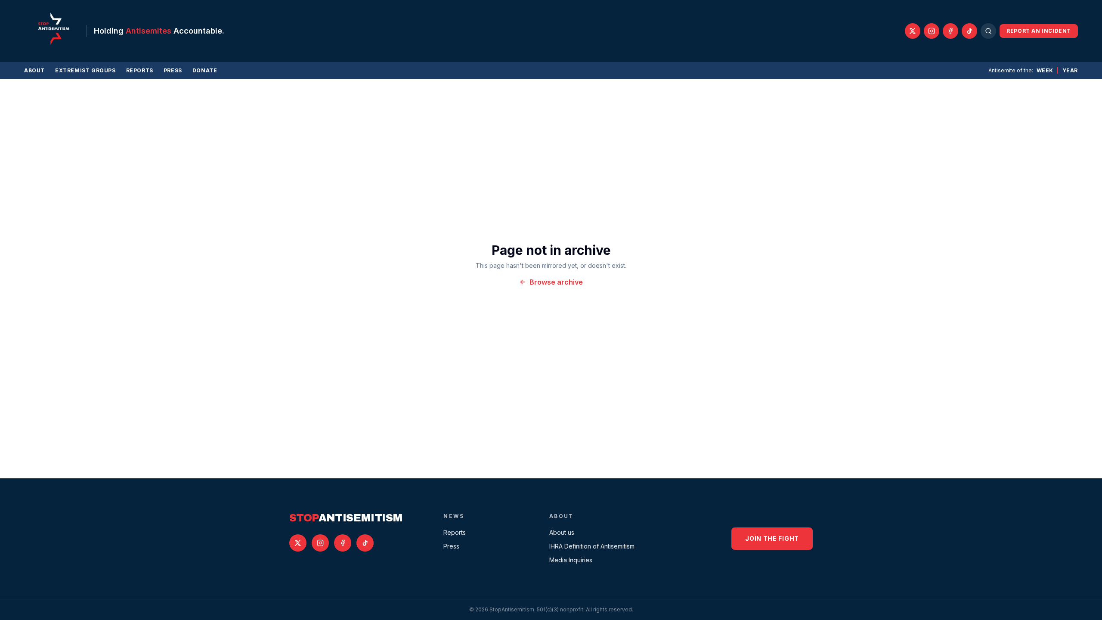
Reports (139, 70)
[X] (912, 31)
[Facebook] (950, 31)
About (34, 70)
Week (1045, 70)
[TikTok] (969, 31)
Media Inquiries (570, 560)
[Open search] (988, 31)
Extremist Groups (85, 70)
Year (1070, 70)
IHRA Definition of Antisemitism (592, 546)
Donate (204, 70)
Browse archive (556, 282)
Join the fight (772, 538)
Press (173, 70)
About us (561, 532)
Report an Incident (1038, 31)
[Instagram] (931, 31)
